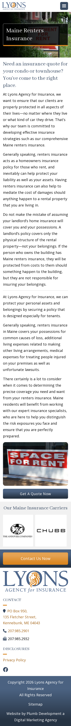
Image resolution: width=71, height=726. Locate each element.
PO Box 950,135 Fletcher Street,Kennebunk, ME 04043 (21, 617)
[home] (15, 6)
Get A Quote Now (35, 493)
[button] (64, 6)
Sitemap (35, 704)
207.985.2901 (18, 630)
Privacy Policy (14, 660)
